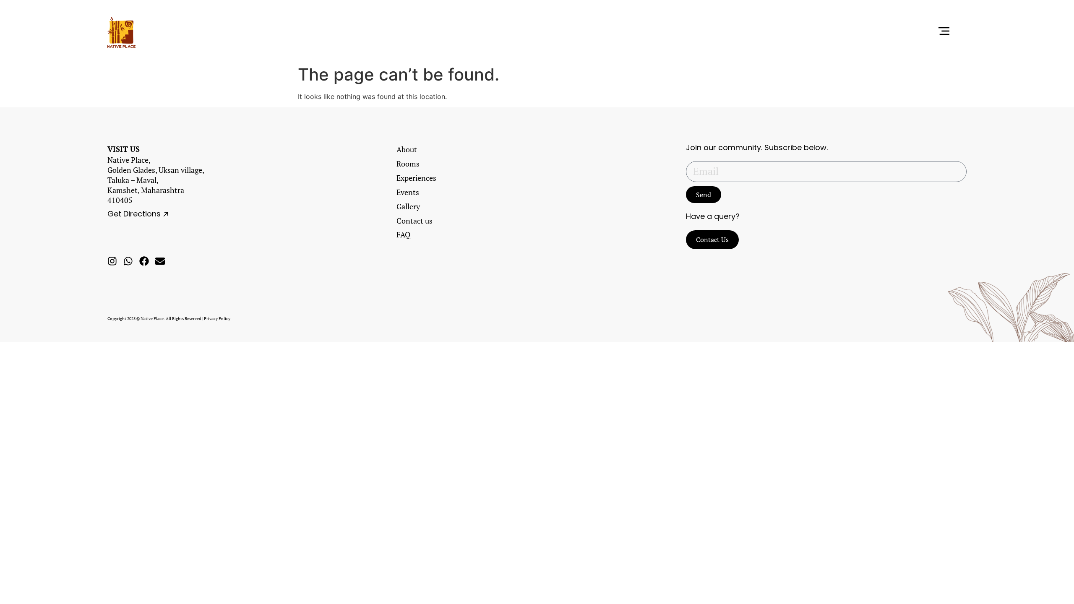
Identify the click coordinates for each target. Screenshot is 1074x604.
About (406, 149)
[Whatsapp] (128, 261)
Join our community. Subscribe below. (757, 148)
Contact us (414, 221)
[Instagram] (112, 261)
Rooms (408, 164)
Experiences (416, 178)
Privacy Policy (217, 318)
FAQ (403, 234)
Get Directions (134, 213)
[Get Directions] (165, 214)
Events (407, 192)
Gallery (408, 206)
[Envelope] (160, 261)
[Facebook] (144, 261)
